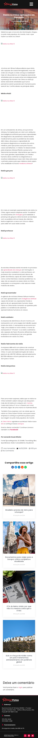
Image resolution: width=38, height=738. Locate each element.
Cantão (29, 403)
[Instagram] (25, 735)
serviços (21, 424)
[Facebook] (29, 735)
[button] (12, 467)
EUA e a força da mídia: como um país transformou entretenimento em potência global (19, 658)
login (20, 687)
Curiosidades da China (19, 21)
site (2, 424)
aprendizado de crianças (12, 270)
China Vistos (6, 421)
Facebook (14, 430)
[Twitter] (32, 735)
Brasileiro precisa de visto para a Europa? (19, 511)
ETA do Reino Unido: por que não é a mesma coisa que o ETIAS (19, 608)
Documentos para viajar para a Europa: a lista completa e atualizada (19, 559)
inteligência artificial (29, 299)
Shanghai (19, 215)
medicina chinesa (25, 163)
